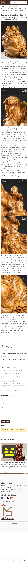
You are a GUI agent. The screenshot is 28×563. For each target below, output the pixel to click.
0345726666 (9, 491)
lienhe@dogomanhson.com (13, 489)
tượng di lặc (6, 383)
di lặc (15, 367)
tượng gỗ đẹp (6, 387)
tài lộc (4, 380)
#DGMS (8, 367)
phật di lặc (16, 377)
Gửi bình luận (5, 421)
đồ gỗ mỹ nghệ (7, 390)
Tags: (2, 367)
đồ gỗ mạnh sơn (19, 387)
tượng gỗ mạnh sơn (18, 383)
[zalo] (5, 498)
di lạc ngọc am (7, 370)
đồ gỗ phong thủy (20, 390)
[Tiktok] (8, 498)
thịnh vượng (13, 380)
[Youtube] (11, 498)
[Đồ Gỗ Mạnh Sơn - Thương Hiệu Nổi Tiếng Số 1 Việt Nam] (5, 2)
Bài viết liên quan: (8, 439)
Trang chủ (4, 6)
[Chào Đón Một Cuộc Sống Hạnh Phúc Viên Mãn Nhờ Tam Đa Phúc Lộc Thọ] (14, 444)
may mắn (16, 373)
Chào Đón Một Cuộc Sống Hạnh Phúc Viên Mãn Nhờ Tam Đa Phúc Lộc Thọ (13, 446)
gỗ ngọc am (6, 373)
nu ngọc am (6, 377)
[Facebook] (2, 498)
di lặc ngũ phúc (19, 370)
